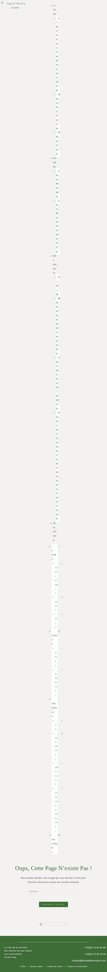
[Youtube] (101, 429)
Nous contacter (54, 531)
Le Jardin (54, 9)
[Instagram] (93, 429)
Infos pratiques (55, 264)
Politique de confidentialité (77, 966)
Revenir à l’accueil (53, 904)
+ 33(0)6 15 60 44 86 (95, 947)
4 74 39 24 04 (95, 954)
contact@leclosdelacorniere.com (89, 960)
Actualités (54, 162)
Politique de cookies (55, 966)
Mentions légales (36, 966)
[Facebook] (86, 429)
